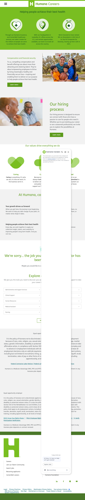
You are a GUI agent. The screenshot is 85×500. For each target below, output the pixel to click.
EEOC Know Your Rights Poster (14, 418)
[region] (56, 311)
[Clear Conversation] (62, 152)
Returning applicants (13, 472)
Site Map (23, 491)
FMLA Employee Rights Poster (36, 418)
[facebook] (63, 481)
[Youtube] (77, 481)
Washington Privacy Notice (43, 489)
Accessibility (67, 491)
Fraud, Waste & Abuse (54, 491)
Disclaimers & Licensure (36, 491)
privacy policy (52, 159)
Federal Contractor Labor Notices (22, 364)
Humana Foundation (52, 475)
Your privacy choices (60, 489)
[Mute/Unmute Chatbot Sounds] (65, 152)
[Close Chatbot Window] (68, 152)
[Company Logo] (44, 3)
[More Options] (45, 470)
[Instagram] (70, 481)
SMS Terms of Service (12, 491)
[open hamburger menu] (6, 4)
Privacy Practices (15, 489)
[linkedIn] (57, 481)
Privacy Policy (27, 489)
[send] (67, 470)
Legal (5, 489)
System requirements (12, 493)
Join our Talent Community (15, 465)
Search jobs (10, 468)
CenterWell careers (12, 475)
